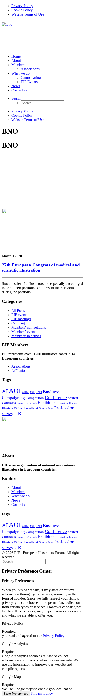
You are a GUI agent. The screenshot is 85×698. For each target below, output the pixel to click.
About (16, 60)
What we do (20, 73)
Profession (64, 407)
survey (7, 413)
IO (15, 408)
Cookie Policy (22, 10)
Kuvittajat (31, 408)
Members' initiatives (26, 336)
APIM (25, 392)
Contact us (19, 90)
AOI (15, 391)
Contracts (9, 403)
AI (5, 391)
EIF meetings (21, 319)
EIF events (19, 315)
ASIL (32, 392)
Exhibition (47, 402)
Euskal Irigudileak (27, 403)
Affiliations (19, 371)
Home (16, 56)
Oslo (41, 408)
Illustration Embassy (68, 403)
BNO (39, 392)
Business (51, 391)
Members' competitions (28, 327)
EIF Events (29, 82)
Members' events (23, 332)
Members (18, 65)
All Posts (18, 310)
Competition (35, 398)
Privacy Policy (22, 6)
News (15, 86)
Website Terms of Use (27, 14)
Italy (20, 408)
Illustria (7, 408)
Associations (30, 69)
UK (18, 413)
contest (73, 398)
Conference (56, 397)
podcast (49, 408)
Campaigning (31, 77)
